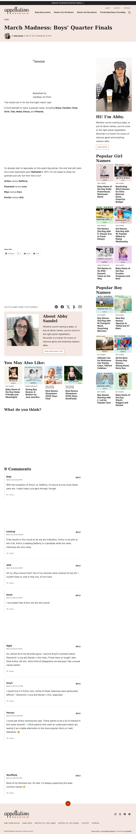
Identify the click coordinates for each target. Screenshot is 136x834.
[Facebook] (124, 814)
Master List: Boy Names (87, 12)
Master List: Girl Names (64, 12)
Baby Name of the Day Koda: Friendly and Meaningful (13, 393)
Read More (102, 147)
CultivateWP (127, 831)
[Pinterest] (129, 814)
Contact (117, 8)
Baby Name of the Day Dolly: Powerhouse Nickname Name (104, 191)
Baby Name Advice (43, 12)
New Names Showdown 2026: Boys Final (51, 395)
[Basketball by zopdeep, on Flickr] (43, 75)
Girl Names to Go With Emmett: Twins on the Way (104, 273)
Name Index (27, 823)
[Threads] (120, 814)
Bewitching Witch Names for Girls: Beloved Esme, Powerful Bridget (123, 194)
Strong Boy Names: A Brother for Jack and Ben (32, 393)
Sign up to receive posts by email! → (68, 3)
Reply (78, 477)
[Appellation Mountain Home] (17, 10)
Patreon (127, 8)
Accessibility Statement (108, 831)
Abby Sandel (18, 36)
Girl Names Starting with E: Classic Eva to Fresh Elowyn (104, 233)
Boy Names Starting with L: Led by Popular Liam (104, 399)
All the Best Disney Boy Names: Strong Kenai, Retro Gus (122, 363)
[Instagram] (115, 814)
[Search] (129, 12)
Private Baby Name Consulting (112, 12)
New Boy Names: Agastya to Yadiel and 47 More (123, 323)
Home (6, 19)
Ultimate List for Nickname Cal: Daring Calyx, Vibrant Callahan (104, 363)
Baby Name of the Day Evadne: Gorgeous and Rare (123, 273)
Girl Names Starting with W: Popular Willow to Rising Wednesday (122, 235)
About (108, 8)
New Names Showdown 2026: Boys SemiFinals (71, 395)
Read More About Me (54, 351)
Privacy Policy (95, 831)
